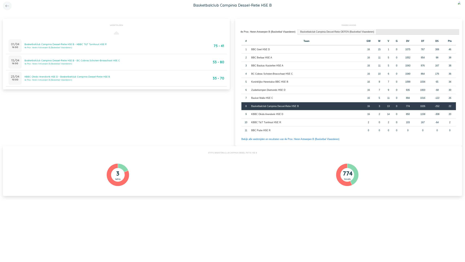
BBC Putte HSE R (260, 130)
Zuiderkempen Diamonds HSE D (268, 90)
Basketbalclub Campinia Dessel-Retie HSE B (275, 106)
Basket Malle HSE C (262, 98)
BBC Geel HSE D (260, 49)
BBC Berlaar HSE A (261, 57)
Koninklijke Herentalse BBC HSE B (269, 81)
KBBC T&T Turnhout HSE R (266, 122)
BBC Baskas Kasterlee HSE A (267, 65)
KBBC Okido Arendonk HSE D (267, 114)
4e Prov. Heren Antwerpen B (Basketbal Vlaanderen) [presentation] (267, 31)
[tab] (268, 32)
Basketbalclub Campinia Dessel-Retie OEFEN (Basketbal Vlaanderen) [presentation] (337, 31)
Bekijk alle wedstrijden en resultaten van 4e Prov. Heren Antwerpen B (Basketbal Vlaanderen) (290, 139)
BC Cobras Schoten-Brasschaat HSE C (272, 73)
